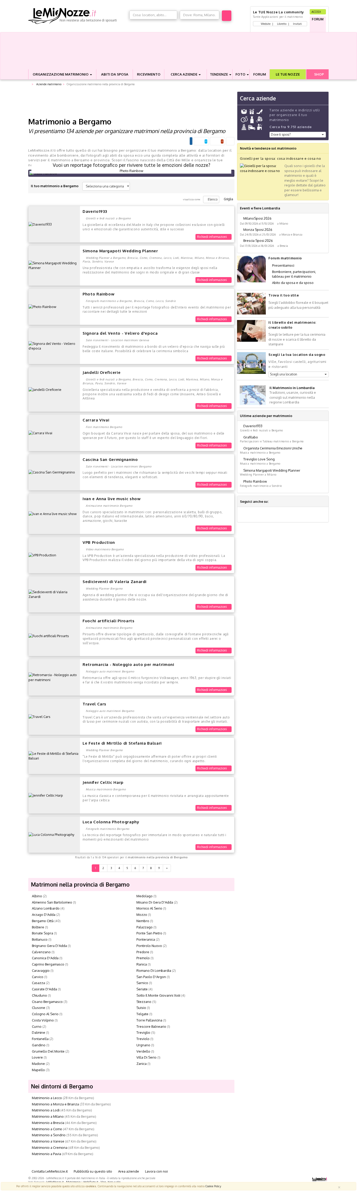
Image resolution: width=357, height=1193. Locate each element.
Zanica (141, 1063)
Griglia (228, 199)
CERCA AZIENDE (184, 74)
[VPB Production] (42, 555)
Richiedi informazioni (212, 237)
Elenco (212, 199)
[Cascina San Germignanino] (51, 472)
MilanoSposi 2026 (257, 218)
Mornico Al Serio (149, 908)
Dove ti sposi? (281, 134)
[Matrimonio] (77, 16)
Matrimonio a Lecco (47, 1098)
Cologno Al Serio (45, 1014)
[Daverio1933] (40, 224)
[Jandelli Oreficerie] (44, 389)
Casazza (38, 983)
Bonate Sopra (42, 933)
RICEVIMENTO (148, 74)
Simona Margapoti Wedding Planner (120, 250)
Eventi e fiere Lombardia (260, 208)
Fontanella (40, 1039)
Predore (142, 952)
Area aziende (128, 1171)
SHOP (318, 74)
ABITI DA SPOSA (114, 74)
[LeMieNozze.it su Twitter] (279, 501)
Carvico (37, 977)
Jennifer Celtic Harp (103, 782)
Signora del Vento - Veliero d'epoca (120, 333)
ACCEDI (317, 11)
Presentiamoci (283, 265)
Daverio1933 (95, 211)
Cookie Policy (213, 1186)
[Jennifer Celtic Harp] (45, 795)
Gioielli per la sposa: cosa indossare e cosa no (280, 158)
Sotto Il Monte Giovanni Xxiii (158, 995)
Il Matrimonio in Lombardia (292, 388)
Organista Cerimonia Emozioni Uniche (272, 448)
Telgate (142, 1014)
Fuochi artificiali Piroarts (109, 620)
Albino (37, 896)
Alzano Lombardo (46, 908)
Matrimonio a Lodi (46, 1110)
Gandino (38, 1045)
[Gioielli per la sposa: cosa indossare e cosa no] (260, 168)
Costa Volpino (43, 1020)
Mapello (38, 1070)
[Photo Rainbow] (42, 306)
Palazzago (144, 927)
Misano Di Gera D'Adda (154, 902)
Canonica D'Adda (45, 958)
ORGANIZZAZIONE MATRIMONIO (61, 74)
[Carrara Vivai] (40, 432)
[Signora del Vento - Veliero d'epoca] (54, 346)
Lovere (37, 1057)
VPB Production (99, 542)
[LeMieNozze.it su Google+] (273, 501)
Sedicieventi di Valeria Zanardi (115, 581)
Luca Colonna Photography (111, 821)
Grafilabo (250, 437)
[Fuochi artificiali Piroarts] (48, 635)
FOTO (240, 74)
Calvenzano (41, 952)
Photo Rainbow (98, 294)
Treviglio (143, 1032)
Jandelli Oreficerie (101, 372)
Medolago (144, 896)
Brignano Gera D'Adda (49, 946)
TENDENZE (219, 74)
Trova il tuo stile (283, 295)
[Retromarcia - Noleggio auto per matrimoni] (54, 677)
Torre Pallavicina (149, 1020)
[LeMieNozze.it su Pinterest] (291, 501)
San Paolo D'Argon (151, 977)
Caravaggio (41, 970)
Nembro (142, 921)
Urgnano (143, 1045)
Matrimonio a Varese (48, 1141)
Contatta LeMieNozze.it (49, 1171)
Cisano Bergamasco (47, 1002)
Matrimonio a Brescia (48, 1123)
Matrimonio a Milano (48, 1116)
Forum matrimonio (285, 258)
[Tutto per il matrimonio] (29, 84)
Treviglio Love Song (259, 459)
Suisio (141, 1008)
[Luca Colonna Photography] (51, 834)
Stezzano (143, 1002)
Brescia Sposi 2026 (258, 240)
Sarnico (142, 983)
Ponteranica (145, 939)
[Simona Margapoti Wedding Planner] (54, 265)
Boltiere (38, 927)
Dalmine (38, 1032)
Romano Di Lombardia (153, 970)
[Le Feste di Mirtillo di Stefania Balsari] (54, 756)
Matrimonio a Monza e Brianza (55, 1104)
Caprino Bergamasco (48, 964)
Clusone (38, 1008)
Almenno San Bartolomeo (52, 902)
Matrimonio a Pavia (46, 1154)
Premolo (143, 958)
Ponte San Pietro (149, 933)
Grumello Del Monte (48, 1051)
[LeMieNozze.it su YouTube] (285, 501)
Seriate (142, 989)
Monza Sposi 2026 (257, 229)
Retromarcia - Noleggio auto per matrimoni (128, 664)
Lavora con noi (156, 1171)
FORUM (259, 74)
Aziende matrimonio (48, 84)
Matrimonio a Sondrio (49, 1135)
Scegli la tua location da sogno (296, 354)
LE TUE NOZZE (288, 74)
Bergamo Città (43, 921)
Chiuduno (39, 995)
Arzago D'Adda (43, 914)
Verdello (143, 1051)
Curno (37, 1026)
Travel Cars (94, 703)
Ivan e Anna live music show (112, 498)
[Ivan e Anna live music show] (52, 513)
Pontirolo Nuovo (149, 946)
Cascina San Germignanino (110, 459)
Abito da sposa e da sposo (293, 283)
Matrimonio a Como (47, 1129)
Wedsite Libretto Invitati (281, 23)
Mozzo (141, 914)
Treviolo (142, 1039)
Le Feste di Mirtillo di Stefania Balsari (122, 743)
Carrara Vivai (96, 420)
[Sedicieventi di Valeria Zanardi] (54, 594)
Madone (38, 1063)
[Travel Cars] (39, 716)
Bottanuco (40, 939)
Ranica (141, 964)
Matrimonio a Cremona (49, 1147)
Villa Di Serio (146, 1057)
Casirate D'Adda (44, 989)
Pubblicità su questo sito (92, 1171)
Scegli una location (283, 374)
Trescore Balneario (151, 1026)
